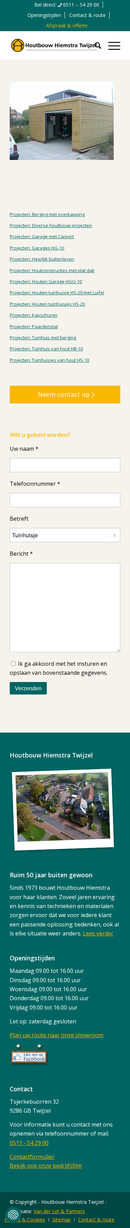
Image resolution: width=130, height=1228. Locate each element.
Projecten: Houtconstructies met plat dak (52, 270)
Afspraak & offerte (67, 25)
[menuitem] (67, 4)
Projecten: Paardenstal (34, 326)
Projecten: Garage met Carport (42, 236)
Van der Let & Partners (59, 1211)
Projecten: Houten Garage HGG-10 (46, 281)
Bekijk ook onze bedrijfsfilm (46, 1165)
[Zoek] (94, 45)
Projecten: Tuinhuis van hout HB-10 (46, 349)
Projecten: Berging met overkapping (47, 214)
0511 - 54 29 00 (29, 1143)
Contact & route (87, 15)
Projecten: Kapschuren (34, 315)
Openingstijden (44, 15)
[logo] (54, 45)
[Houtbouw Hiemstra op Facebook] (29, 1064)
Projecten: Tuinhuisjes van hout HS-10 (49, 360)
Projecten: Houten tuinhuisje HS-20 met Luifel (57, 292)
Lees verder (98, 933)
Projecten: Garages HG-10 (37, 248)
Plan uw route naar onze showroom (56, 1035)
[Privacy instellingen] (13, 1215)
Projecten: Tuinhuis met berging (43, 337)
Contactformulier (32, 1156)
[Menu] (110, 45)
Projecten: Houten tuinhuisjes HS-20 (47, 304)
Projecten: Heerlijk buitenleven (42, 259)
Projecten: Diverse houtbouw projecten (51, 225)
